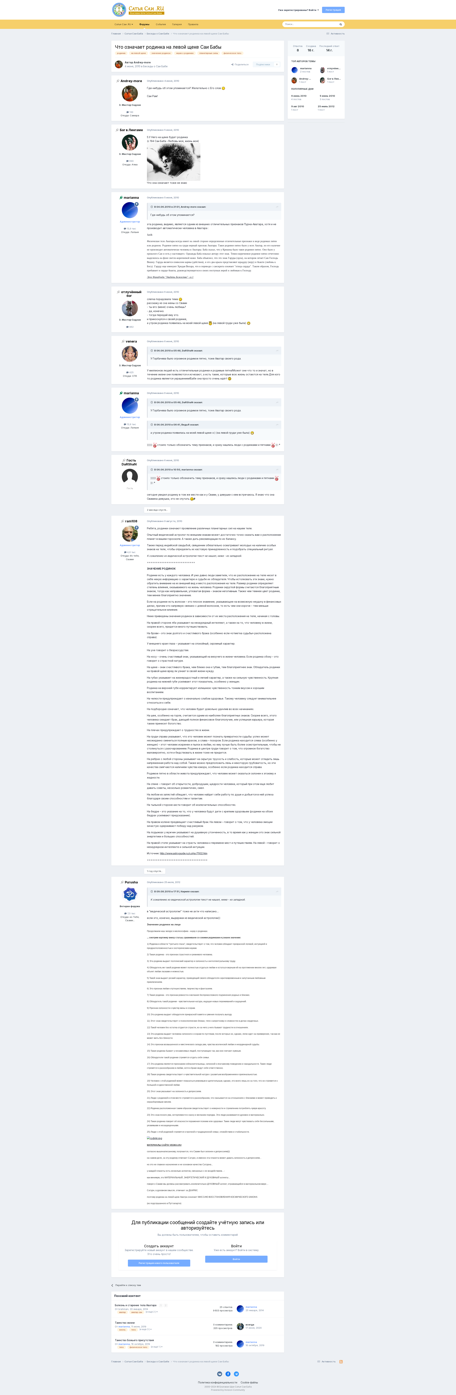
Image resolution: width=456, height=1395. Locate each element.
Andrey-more (307, 78)
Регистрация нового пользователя (159, 1263)
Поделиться (240, 64)
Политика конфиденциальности (217, 1382)
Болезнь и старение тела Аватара (136, 1305)
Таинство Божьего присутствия (134, 1340)
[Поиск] (341, 24)
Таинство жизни (125, 1322)
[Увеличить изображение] (223, 88)
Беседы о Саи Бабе (155, 66)
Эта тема (327, 24)
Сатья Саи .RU (123, 24)
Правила (193, 24)
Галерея (177, 24)
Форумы (144, 24)
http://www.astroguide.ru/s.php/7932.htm (183, 853)
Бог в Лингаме (336, 78)
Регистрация (333, 9)
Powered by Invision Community (228, 1390)
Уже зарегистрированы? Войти (297, 10)
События (161, 24)
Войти (236, 1259)
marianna (306, 68)
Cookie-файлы (249, 1382)
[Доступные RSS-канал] (341, 1362)
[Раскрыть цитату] (152, 206)
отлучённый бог (336, 68)
